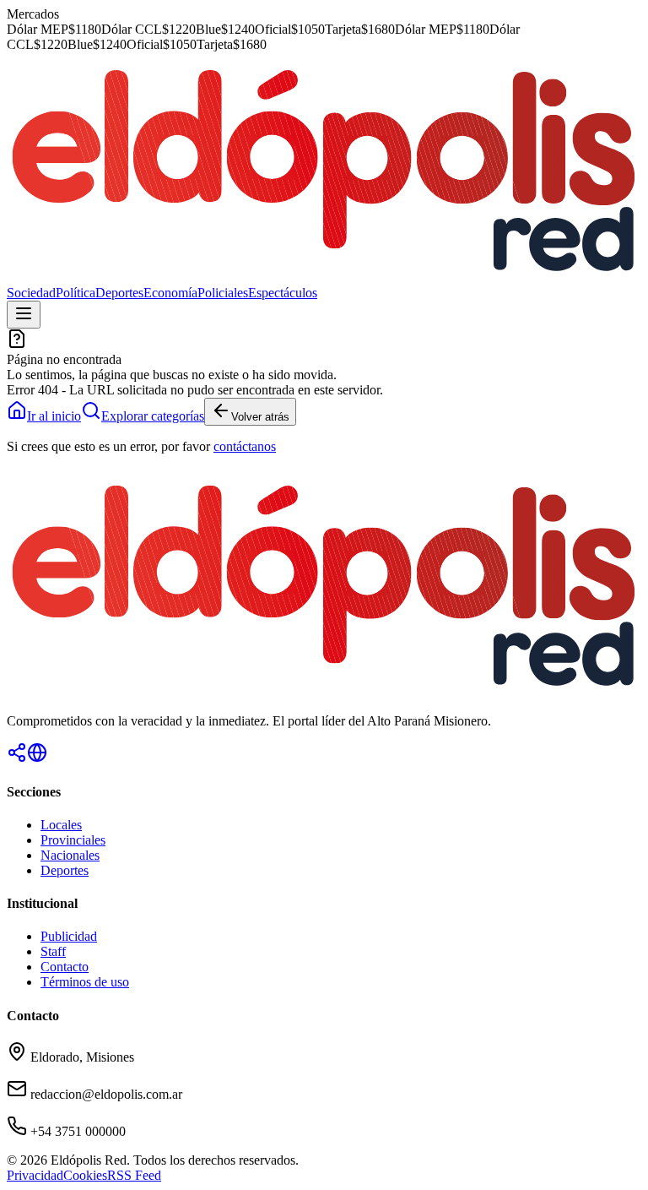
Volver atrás (260, 416)
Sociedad (31, 292)
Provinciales (72, 840)
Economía (170, 292)
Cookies (85, 1175)
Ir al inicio (54, 416)
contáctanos (244, 446)
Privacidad (35, 1175)
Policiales (222, 292)
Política (75, 292)
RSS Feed (134, 1175)
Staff (53, 951)
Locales (61, 825)
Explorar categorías (152, 416)
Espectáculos (282, 292)
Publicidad (68, 936)
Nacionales (70, 855)
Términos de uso (84, 982)
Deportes (119, 292)
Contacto (64, 966)
